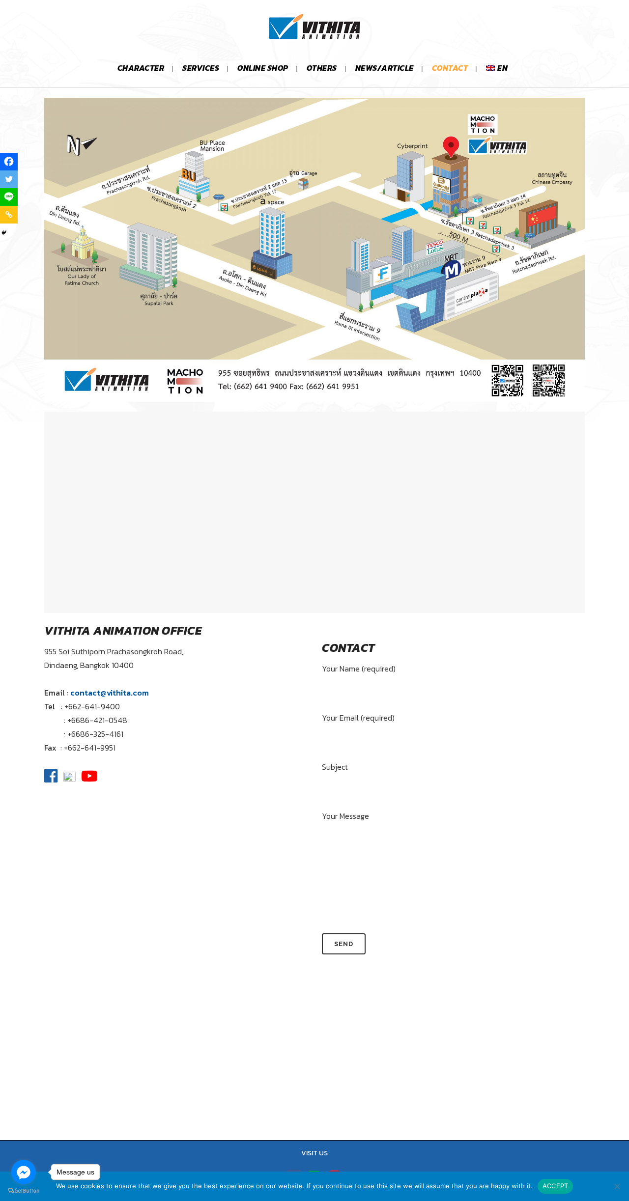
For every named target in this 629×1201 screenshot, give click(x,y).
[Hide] (4, 233)
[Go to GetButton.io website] (23, 1191)
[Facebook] (9, 161)
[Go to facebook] (23, 1172)
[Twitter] (9, 179)
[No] (617, 1186)
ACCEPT (556, 1186)
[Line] (9, 197)
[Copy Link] (9, 214)
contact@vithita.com (109, 692)
